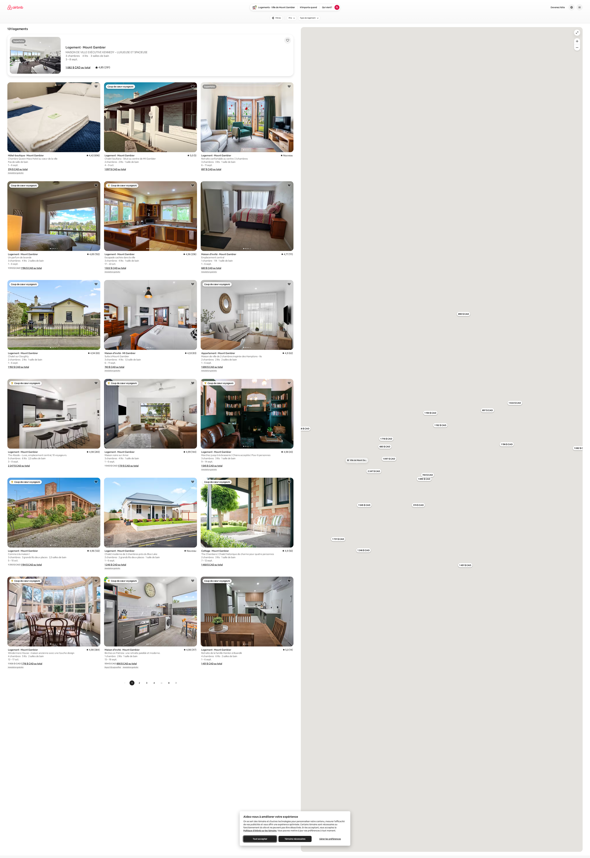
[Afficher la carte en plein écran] (577, 33)
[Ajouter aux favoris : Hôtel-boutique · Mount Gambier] (96, 86)
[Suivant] (176, 682)
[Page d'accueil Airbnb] (15, 7)
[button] (78, 67)
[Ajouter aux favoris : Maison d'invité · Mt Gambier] (192, 284)
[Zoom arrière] (577, 41)
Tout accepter (260, 839)
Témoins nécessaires (295, 839)
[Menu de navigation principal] (579, 7)
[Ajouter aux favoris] (287, 40)
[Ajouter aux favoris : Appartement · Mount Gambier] (289, 284)
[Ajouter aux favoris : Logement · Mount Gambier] (192, 86)
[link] (125, 682)
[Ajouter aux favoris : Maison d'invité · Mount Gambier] (289, 185)
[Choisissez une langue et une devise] (571, 7)
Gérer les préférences (330, 839)
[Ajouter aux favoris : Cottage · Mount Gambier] (289, 481)
